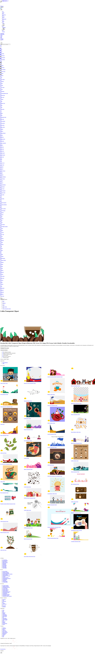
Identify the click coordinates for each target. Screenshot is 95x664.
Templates (4, 303)
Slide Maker (4, 563)
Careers (3, 634)
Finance (3, 603)
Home (3, 301)
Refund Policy (4, 633)
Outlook (3, 613)
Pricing (3, 629)
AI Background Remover (6, 591)
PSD (3, 620)
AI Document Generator (6, 575)
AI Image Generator (5, 572)
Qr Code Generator (5, 585)
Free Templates (4, 623)
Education (4, 606)
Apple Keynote (4, 619)
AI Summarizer (4, 593)
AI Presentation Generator (6, 578)
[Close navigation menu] (1, 9)
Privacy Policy (4, 631)
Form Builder (4, 565)
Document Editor (5, 560)
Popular (3, 624)
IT (2, 604)
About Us (3, 627)
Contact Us (4, 630)
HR (3, 602)
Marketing (4, 599)
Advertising (4, 601)
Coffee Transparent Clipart (6, 308)
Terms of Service (5, 632)
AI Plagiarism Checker (6, 594)
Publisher (3, 612)
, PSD (3, 363)
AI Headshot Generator (6, 587)
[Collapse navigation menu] (1, 43)
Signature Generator (5, 589)
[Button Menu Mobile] (1, 1)
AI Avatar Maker (5, 590)
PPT (3, 611)
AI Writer (3, 576)
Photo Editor (4, 566)
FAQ (3, 636)
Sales (3, 600)
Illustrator (3, 621)
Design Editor (4, 561)
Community (4, 628)
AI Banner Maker (5, 574)
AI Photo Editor (4, 581)
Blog (3, 635)
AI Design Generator (5, 573)
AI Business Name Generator (7, 596)
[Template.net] (5, 1)
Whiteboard (4, 564)
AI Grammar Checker (5, 595)
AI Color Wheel (4, 588)
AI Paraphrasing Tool (5, 592)
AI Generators (4, 559)
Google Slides (4, 616)
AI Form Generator (5, 577)
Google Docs (4, 614)
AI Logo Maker (4, 571)
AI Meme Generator (5, 586)
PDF (3, 617)
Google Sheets (4, 615)
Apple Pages (4, 618)
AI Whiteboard (4, 579)
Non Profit (4, 605)
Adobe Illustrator (5, 362)
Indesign (3, 622)
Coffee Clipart (4, 306)
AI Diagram (4, 580)
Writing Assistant (5, 562)
